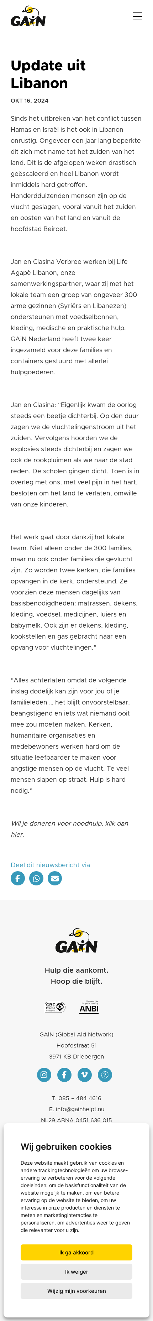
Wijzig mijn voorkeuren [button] (76, 1291)
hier (16, 835)
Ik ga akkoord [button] (76, 1252)
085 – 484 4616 (79, 1098)
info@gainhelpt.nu (80, 1109)
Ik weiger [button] (76, 1271)
